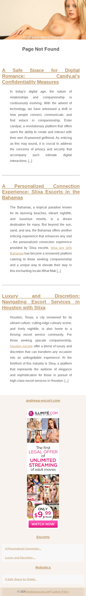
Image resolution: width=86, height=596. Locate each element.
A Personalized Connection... (23, 548)
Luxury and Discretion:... (20, 557)
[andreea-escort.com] (43, 19)
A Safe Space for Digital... (21, 579)
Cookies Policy (60, 591)
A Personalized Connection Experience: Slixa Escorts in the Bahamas (41, 191)
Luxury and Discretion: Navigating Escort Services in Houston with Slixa (41, 301)
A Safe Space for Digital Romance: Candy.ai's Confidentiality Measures (41, 76)
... (30, 161)
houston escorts (21, 346)
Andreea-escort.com (38, 591)
